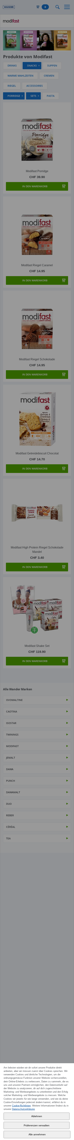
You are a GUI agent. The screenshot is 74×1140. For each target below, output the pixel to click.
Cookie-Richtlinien (21, 1105)
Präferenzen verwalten (36, 1125)
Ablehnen (36, 1116)
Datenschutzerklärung (23, 1109)
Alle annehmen (37, 1134)
